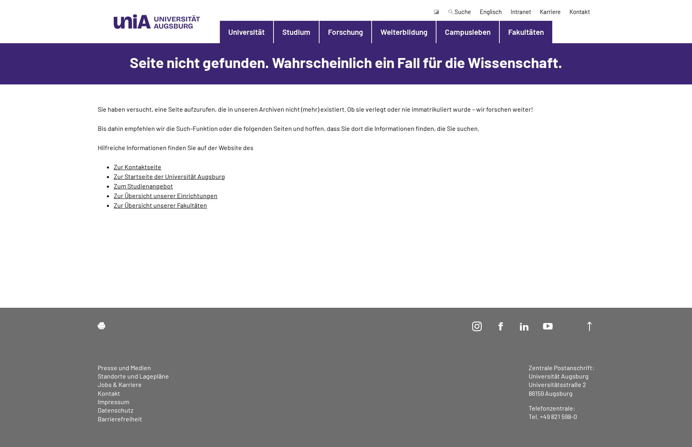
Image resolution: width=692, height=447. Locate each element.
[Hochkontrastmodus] (436, 11)
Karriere (550, 11)
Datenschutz (115, 410)
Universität (246, 31)
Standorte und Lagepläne (133, 376)
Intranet (521, 11)
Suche (462, 11)
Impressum (113, 401)
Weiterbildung (403, 31)
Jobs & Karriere (120, 384)
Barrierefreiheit (120, 419)
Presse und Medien (124, 367)
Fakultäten (526, 31)
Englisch (491, 11)
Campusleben (468, 31)
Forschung (345, 31)
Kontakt (579, 11)
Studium (296, 31)
